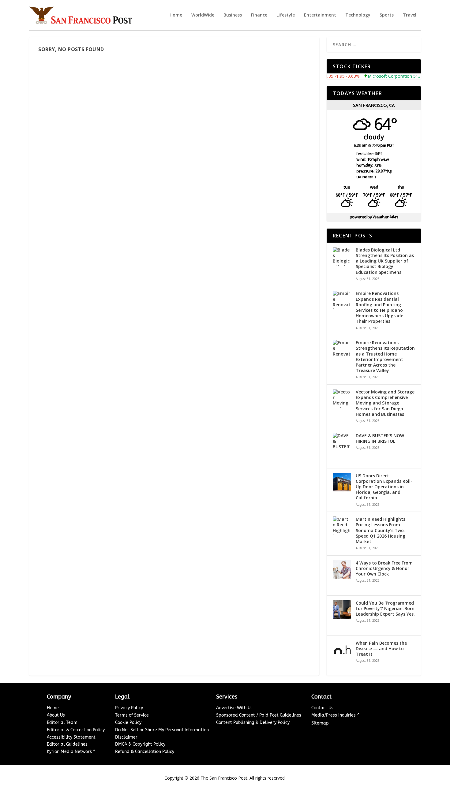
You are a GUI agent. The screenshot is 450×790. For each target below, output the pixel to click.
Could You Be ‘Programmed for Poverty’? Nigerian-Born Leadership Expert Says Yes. (385, 608)
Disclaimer (126, 737)
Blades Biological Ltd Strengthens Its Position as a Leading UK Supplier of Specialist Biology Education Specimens (385, 261)
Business (232, 15)
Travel (409, 15)
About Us (56, 715)
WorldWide (202, 15)
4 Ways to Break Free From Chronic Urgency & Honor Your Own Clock (384, 568)
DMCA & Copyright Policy (140, 744)
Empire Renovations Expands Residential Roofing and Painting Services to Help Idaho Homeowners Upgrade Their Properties (379, 307)
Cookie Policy (128, 722)
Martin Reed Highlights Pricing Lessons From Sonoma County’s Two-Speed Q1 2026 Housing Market (381, 530)
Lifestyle (285, 15)
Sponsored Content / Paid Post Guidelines (258, 715)
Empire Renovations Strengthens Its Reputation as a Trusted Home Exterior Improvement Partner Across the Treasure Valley (385, 356)
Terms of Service (132, 715)
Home (176, 15)
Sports (387, 15)
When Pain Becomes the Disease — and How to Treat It (381, 648)
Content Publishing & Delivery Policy (253, 722)
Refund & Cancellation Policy (144, 751)
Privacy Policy (129, 707)
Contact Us (322, 707)
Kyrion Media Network (69, 751)
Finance (259, 15)
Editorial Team (62, 722)
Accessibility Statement (71, 737)
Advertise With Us (234, 707)
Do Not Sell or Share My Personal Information (162, 729)
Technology (357, 15)
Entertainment (320, 15)
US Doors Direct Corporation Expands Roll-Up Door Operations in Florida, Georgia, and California (384, 487)
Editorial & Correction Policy (76, 729)
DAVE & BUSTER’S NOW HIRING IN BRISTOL (380, 438)
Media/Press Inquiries (334, 715)
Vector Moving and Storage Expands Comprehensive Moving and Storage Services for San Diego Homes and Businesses (385, 403)
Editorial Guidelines (67, 744)
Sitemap (320, 723)
